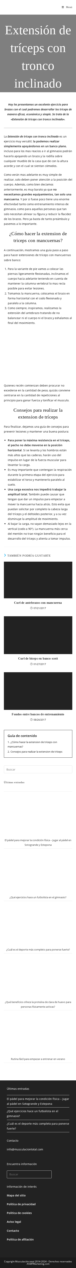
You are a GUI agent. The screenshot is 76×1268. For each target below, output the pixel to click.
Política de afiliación (20, 1239)
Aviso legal (14, 1222)
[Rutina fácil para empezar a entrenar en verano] (38, 1033)
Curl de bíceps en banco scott (38, 658)
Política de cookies (19, 1213)
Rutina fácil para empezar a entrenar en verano (38, 1059)
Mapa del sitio (16, 1195)
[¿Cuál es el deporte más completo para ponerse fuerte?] (38, 923)
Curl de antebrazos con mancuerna (38, 602)
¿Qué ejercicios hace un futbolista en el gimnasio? (38, 897)
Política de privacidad (21, 1204)
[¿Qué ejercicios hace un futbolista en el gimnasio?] (38, 871)
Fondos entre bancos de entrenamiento (38, 714)
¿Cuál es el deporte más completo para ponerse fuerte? (38, 949)
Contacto (13, 1231)
